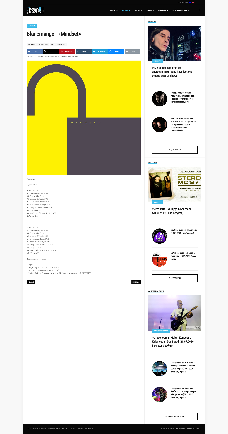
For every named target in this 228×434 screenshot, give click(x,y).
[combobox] (199, 10)
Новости (157, 61)
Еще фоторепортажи (175, 416)
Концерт (157, 202)
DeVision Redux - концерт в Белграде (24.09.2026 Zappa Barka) (183, 256)
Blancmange (44, 44)
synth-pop (32, 44)
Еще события (175, 278)
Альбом (31, 25)
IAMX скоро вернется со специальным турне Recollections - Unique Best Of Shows (173, 71)
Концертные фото (161, 331)
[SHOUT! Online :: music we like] (35, 10)
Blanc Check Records (58, 44)
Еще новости (175, 150)
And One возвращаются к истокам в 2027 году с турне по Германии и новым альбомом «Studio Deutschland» (183, 124)
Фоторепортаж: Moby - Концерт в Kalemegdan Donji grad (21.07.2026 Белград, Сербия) (173, 341)
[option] (190, 2)
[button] (126, 10)
